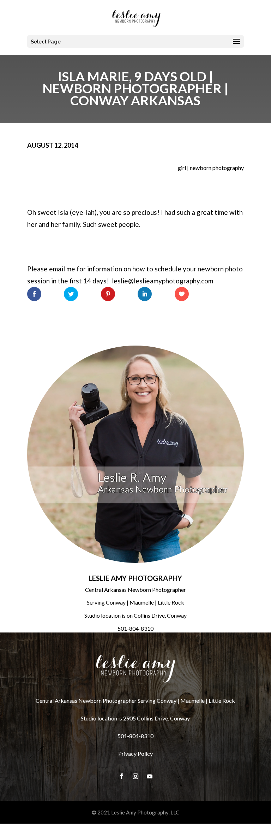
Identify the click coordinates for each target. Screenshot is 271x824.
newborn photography (217, 167)
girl (182, 167)
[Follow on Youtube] (149, 776)
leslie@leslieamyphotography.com (162, 281)
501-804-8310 (135, 628)
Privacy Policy (135, 753)
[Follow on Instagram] (135, 776)
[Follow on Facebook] (121, 776)
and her (49, 224)
